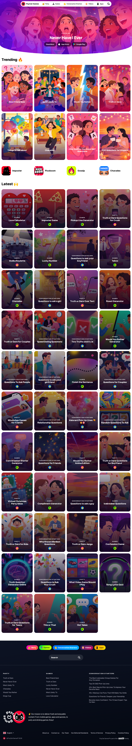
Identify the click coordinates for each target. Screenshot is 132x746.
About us (45, 733)
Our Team (65, 733)
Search (54, 657)
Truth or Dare (8, 678)
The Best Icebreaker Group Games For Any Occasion (103, 679)
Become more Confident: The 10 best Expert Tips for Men (108, 701)
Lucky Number (51, 685)
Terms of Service (97, 733)
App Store (65, 44)
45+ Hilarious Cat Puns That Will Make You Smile (108, 693)
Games (49, 673)
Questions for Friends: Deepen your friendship (107, 696)
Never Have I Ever (10, 682)
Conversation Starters (101, 673)
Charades (7, 689)
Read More (50, 44)
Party (6, 673)
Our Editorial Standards (79, 733)
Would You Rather (10, 692)
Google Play (80, 44)
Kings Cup (7, 696)
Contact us (55, 733)
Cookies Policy (123, 733)
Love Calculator (52, 696)
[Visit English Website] (14, 717)
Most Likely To (8, 685)
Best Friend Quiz (52, 678)
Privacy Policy (110, 733)
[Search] (108, 4)
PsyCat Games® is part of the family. (114, 738)
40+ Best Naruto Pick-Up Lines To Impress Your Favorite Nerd (107, 688)
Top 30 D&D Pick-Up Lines (99, 684)
